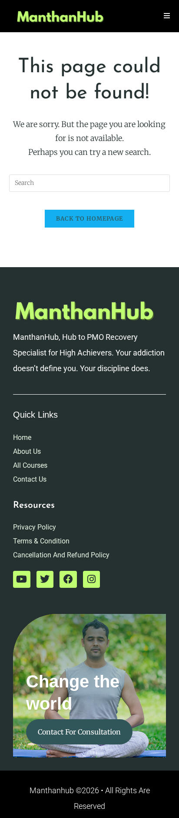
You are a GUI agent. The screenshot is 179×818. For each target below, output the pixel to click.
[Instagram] (91, 579)
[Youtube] (21, 579)
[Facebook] (68, 579)
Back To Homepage (89, 218)
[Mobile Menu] (167, 16)
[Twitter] (45, 579)
